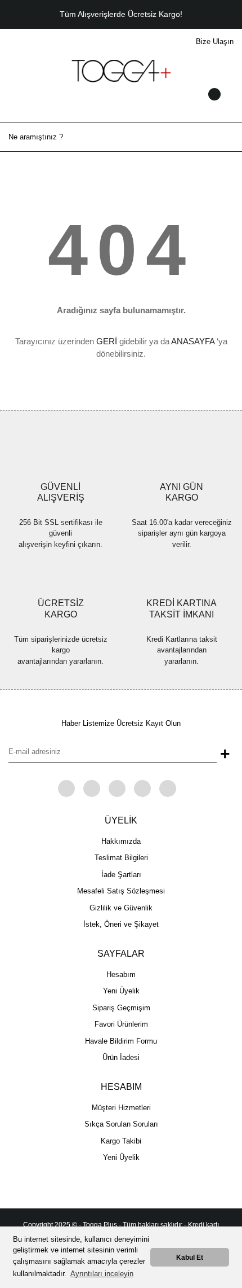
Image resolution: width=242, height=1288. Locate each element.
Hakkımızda (121, 841)
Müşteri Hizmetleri (121, 1107)
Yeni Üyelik (121, 991)
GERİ (106, 341)
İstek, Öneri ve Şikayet (121, 924)
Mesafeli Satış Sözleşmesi (121, 891)
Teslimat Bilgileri (121, 857)
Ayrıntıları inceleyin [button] (101, 1273)
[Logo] (121, 70)
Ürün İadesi (121, 1057)
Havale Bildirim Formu (121, 1041)
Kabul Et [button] (189, 1257)
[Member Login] (121, 105)
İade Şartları (121, 874)
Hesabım (121, 974)
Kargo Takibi (121, 1141)
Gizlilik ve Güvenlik (121, 908)
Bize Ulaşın (215, 41)
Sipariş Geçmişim (121, 1008)
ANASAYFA (192, 341)
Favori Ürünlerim (121, 1024)
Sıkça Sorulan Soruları (121, 1124)
